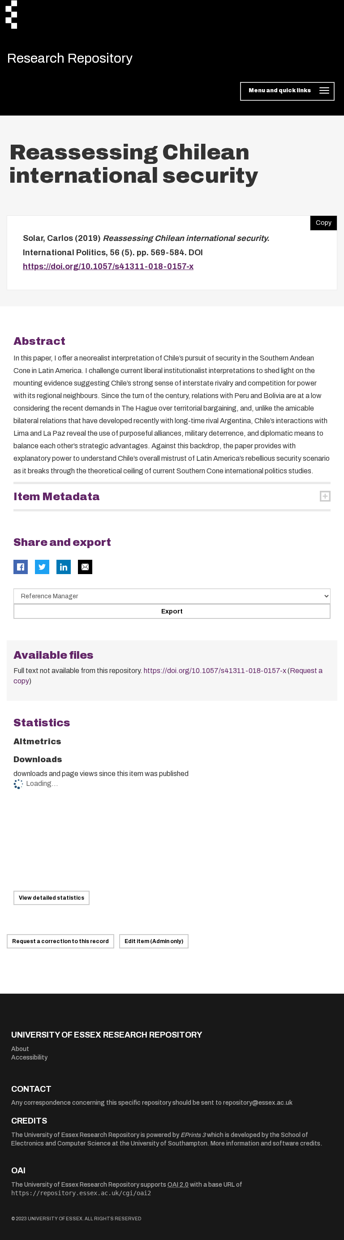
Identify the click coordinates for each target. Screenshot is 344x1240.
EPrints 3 (193, 1135)
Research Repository (70, 58)
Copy (320, 220)
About (20, 1049)
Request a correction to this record (60, 941)
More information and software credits (265, 1143)
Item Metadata (56, 496)
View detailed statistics (51, 898)
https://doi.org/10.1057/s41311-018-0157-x (108, 266)
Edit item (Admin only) (154, 941)
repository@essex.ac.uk (257, 1102)
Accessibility (29, 1057)
